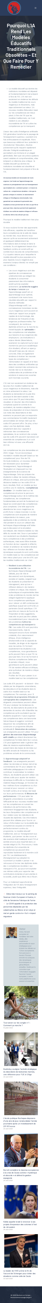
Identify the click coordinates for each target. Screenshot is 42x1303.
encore (22, 289)
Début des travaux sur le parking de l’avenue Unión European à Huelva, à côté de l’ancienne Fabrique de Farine (20, 897)
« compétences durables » (20, 191)
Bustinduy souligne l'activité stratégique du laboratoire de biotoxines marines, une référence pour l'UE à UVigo (20, 1072)
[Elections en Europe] (14, 8)
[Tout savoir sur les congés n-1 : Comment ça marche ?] (21, 1018)
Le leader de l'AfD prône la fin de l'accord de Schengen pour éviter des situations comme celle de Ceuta (19, 1273)
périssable (29, 329)
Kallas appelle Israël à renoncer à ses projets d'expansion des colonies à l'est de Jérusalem (20, 1224)
